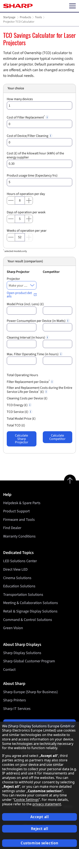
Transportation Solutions (23, 594)
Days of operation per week (26, 212)
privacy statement (46, 804)
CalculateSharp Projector (21, 439)
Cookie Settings (26, 799)
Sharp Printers (14, 700)
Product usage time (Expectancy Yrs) (32, 176)
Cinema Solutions (17, 578)
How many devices (20, 99)
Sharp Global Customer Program (29, 661)
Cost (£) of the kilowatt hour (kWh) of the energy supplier (35, 155)
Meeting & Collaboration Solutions (30, 602)
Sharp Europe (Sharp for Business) (30, 692)
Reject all (39, 828)
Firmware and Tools (19, 519)
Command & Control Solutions (27, 619)
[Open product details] (21, 294)
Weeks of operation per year (27, 231)
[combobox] (21, 285)
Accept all (39, 816)
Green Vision (13, 628)
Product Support (16, 511)
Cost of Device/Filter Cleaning (28, 136)
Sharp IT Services (17, 708)
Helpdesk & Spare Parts (21, 503)
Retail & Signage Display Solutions (30, 611)
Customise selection (39, 843)
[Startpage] (18, 6)
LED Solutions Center (20, 561)
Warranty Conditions (19, 536)
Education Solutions (19, 586)
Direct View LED (15, 569)
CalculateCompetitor (57, 437)
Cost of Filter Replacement (26, 118)
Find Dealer (12, 528)
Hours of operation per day (26, 194)
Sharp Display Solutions (22, 653)
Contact (9, 669)
